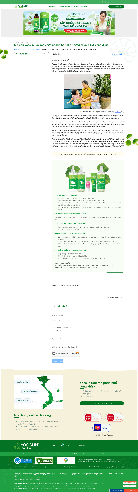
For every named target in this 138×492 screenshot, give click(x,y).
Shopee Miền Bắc (129, 483)
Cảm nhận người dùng (34, 49)
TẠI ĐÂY (118, 112)
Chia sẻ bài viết (117, 54)
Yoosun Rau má (19, 49)
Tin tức (76, 6)
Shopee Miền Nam (130, 486)
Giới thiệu (55, 467)
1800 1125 (116, 7)
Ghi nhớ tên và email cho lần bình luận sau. (68, 347)
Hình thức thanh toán (94, 467)
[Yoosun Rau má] (21, 6)
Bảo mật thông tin (20, 467)
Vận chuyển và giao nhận (72, 467)
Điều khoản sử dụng (39, 467)
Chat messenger (117, 490)
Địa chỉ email (56, 339)
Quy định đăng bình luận (115, 467)
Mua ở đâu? (84, 6)
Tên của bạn (56, 331)
